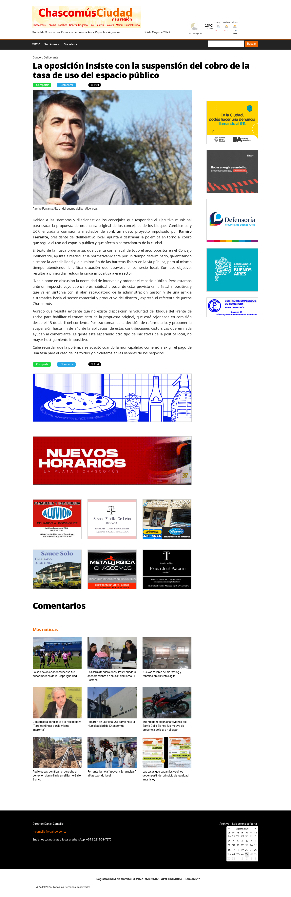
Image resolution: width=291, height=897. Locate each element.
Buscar (251, 43)
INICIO (36, 44)
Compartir (42, 85)
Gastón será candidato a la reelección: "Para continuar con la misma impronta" (57, 725)
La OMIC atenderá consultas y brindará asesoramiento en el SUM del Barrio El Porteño (111, 676)
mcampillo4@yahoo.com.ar (50, 831)
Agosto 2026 (242, 829)
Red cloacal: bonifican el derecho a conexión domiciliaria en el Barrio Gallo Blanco (57, 775)
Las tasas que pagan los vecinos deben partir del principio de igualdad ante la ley (165, 775)
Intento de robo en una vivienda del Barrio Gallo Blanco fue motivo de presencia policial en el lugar (164, 725)
